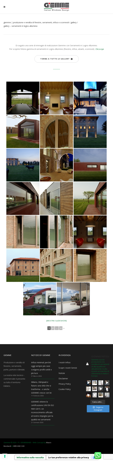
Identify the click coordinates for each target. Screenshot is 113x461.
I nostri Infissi (64, 362)
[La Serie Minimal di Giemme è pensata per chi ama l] (107, 395)
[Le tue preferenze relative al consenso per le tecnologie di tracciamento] (4, 456)
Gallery (73, 22)
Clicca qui (99, 49)
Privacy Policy (65, 384)
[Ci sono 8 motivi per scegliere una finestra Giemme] (88, 382)
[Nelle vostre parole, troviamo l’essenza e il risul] (94, 395)
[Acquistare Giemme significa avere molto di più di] (100, 382)
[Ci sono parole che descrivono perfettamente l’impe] (100, 389)
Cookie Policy (65, 389)
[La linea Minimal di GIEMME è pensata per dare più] (88, 389)
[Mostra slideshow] (56, 320)
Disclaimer (63, 378)
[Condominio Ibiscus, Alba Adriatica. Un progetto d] (94, 382)
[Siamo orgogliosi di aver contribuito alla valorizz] (94, 389)
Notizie (62, 373)
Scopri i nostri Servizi (68, 367)
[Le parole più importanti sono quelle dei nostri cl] (107, 382)
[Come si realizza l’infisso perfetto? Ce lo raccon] (107, 389)
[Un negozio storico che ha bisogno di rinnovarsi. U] (88, 395)
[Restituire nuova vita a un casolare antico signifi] (100, 395)
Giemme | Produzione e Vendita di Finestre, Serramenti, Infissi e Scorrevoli (36, 22)
